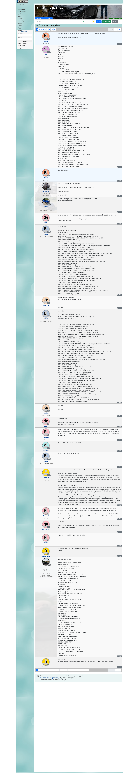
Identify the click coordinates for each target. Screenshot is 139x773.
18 (76, 670)
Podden (20, 18)
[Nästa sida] (116, 29)
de (46, 218)
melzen (46, 567)
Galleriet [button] (20, 25)
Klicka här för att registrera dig (49, 678)
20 (82, 670)
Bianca (46, 234)
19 (79, 670)
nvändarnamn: (21, 33)
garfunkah (45, 529)
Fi (46, 472)
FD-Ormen (46, 191)
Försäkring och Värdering (44, 18)
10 (55, 670)
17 (74, 670)
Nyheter (20, 14)
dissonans (46, 450)
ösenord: (20, 37)
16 (71, 670)
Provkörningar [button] (21, 21)
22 (55, 29)
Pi (46, 432)
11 (58, 670)
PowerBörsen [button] (21, 11)
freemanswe (46, 556)
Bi (46, 229)
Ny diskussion (106, 21)
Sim (46, 54)
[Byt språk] (93, 21)
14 (66, 670)
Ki (46, 36)
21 (52, 29)
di (46, 445)
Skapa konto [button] (21, 45)
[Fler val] (120, 21)
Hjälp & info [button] (21, 48)
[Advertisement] (78, 695)
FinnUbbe (46, 477)
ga (46, 524)
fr (46, 551)
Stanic (46, 206)
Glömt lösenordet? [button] (23, 43)
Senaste (99, 21)
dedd (45, 223)
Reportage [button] (20, 23)
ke (46, 300)
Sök (83, 21)
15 (68, 670)
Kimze (46, 41)
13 (63, 670)
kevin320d (46, 305)
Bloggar (20, 28)
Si (46, 49)
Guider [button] (20, 16)
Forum (19, 7)
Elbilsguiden (21, 4)
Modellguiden (21, 9)
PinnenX (46, 437)
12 (60, 670)
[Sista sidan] (119, 29)
